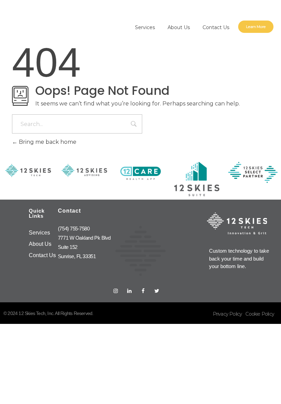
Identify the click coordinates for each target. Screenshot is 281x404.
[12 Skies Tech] (41, 23)
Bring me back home (46, 142)
